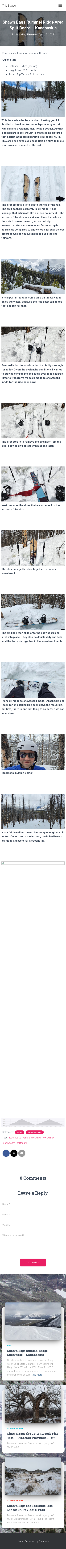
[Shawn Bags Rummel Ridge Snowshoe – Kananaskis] (33, 1321)
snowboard (9, 1143)
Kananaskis (15, 1137)
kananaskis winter (32, 1137)
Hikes (9, 1345)
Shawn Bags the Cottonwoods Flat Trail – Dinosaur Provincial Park (32, 1436)
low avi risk (48, 1137)
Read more (36, 1374)
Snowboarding (34, 1132)
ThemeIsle (44, 1541)
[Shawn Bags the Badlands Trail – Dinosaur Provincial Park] (33, 1476)
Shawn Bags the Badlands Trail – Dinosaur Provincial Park (31, 1508)
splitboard (22, 1143)
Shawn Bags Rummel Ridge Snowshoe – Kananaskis (27, 1353)
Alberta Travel (15, 1428)
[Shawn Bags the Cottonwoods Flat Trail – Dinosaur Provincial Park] (33, 1404)
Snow (19, 1132)
